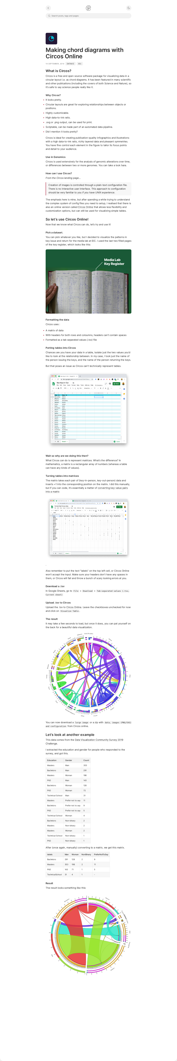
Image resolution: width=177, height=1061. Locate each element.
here (123, 165)
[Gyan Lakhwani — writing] (88, 8)
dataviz (70, 64)
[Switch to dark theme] (128, 8)
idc (79, 64)
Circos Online (85, 207)
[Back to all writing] (48, 8)
